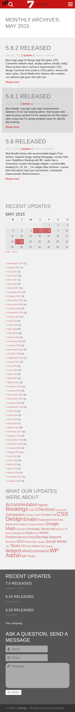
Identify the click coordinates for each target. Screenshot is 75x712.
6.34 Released (20, 597)
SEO (20, 541)
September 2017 (15, 263)
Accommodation (22, 504)
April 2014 (12, 423)
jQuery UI (62, 528)
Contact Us (48, 514)
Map (23, 533)
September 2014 (15, 407)
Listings (15, 532)
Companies (15, 515)
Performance (16, 537)
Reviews (11, 541)
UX (43, 546)
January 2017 (14, 296)
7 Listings (21, 708)
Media (29, 532)
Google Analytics (36, 524)
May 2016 (12, 329)
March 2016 (13, 337)
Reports (55, 537)
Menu (36, 533)
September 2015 (15, 358)
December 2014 (15, 395)
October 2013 (14, 448)
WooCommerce (35, 551)
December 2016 (15, 300)
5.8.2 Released (28, 48)
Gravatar (20, 529)
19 (21, 241)
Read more (12, 82)
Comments (60, 510)
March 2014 (13, 427)
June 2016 (13, 325)
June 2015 (13, 370)
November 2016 (15, 304)
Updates (27, 55)
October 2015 (14, 353)
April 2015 (12, 378)
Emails (30, 519)
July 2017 (12, 271)
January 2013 (14, 481)
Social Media (56, 541)
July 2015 (12, 366)
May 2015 (12, 374)
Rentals (42, 537)
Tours (15, 545)
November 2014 (15, 399)
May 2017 (12, 280)
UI (23, 545)
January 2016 (14, 345)
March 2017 (13, 288)
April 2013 (12, 468)
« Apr (8, 252)
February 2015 (15, 386)
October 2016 (14, 308)
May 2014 (12, 419)
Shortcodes (30, 541)
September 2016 (15, 312)
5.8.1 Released (28, 96)
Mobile (44, 532)
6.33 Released (20, 610)
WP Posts (28, 556)
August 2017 (14, 267)
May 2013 (12, 464)
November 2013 (15, 444)
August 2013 (14, 452)
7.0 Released (19, 583)
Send (15, 692)
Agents (43, 505)
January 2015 (14, 390)
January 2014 (14, 436)
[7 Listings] (37, 4)
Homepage (33, 528)
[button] (70, 4)
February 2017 (15, 292)
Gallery (23, 524)
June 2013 (13, 460)
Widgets (14, 550)
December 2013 (15, 440)
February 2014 (15, 431)
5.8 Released (26, 141)
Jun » (14, 252)
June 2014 (13, 415)
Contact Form (32, 515)
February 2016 (15, 341)
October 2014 (14, 403)
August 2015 (14, 362)
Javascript (47, 529)
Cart (32, 510)
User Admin (32, 546)
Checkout (44, 509)
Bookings (17, 509)
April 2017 (12, 284)
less (8, 532)
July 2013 (12, 456)
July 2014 (12, 411)
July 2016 (12, 321)
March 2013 (13, 472)
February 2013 (15, 476)
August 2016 (14, 317)
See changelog (14, 623)
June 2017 (13, 276)
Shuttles (41, 542)
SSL (7, 546)
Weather (49, 546)
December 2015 (15, 349)
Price (31, 537)
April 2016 (12, 333)
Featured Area (47, 519)
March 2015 (13, 382)
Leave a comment (45, 55)
